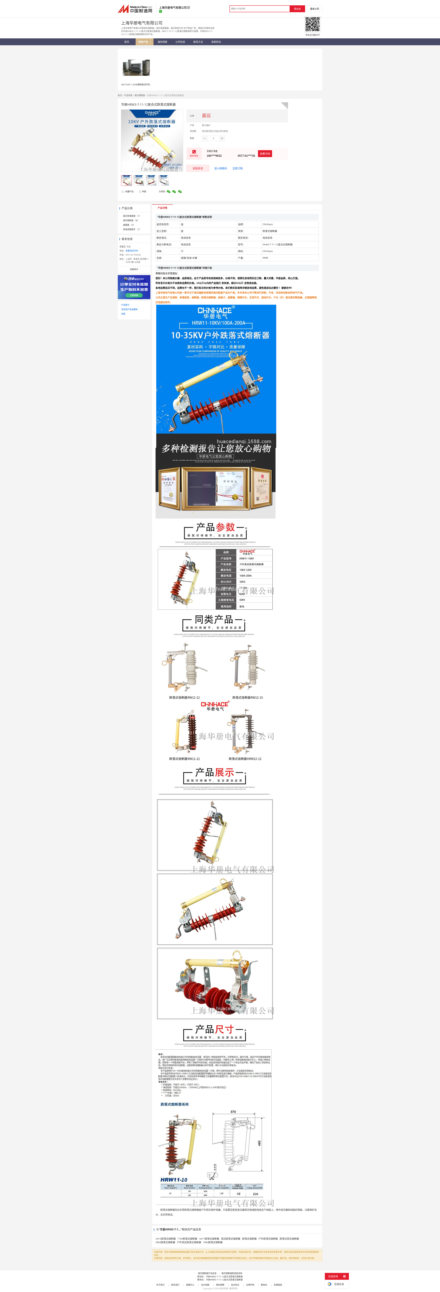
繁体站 (264, 1284)
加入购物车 (220, 168)
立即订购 (237, 168)
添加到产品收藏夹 (129, 309)
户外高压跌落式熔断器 (189, 1242)
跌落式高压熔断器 (289, 1238)
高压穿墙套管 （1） (132, 216)
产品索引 (125, 304)
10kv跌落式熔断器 (213, 1242)
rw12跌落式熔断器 (166, 1238)
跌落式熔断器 (249, 1238)
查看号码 (265, 153)
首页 (120, 95)
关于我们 (160, 1284)
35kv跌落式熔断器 (165, 1242)
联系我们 (175, 1284)
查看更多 (134, 269)
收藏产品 (129, 191)
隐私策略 (220, 1284)
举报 (144, 191)
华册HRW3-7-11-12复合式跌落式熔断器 (224, 1276)
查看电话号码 (132, 250)
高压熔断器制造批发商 (232, 1273)
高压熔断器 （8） (131, 220)
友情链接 (278, 1284)
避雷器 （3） (129, 224)
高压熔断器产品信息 (207, 1273)
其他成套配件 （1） (132, 229)
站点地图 (205, 1284)
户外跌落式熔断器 (268, 1238)
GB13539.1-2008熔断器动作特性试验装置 (140, 84)
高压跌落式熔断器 (230, 1238)
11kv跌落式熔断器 (187, 1238)
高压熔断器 (140, 95)
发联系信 (198, 168)
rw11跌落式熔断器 (209, 1238)
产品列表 (128, 95)
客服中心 (190, 1284)
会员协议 (235, 1284)
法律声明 (250, 1284)
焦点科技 (224, 1288)
